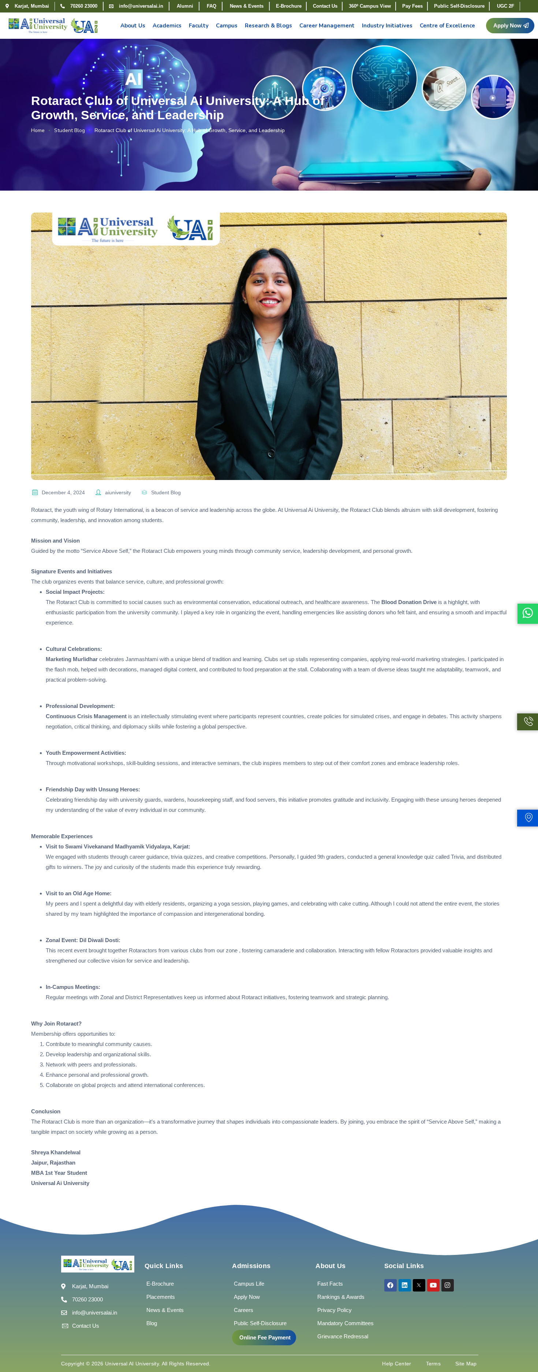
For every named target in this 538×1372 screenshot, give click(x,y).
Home (38, 130)
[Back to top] (521, 1344)
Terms (433, 1364)
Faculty (199, 25)
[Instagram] (447, 1285)
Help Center (396, 1364)
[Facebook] (390, 1285)
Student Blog (69, 130)
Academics (167, 25)
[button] (510, 25)
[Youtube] (433, 1285)
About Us (132, 25)
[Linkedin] (405, 1285)
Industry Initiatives (387, 25)
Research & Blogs (268, 25)
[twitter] (419, 1285)
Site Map (466, 1364)
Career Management (327, 25)
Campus (227, 25)
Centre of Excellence (447, 25)
